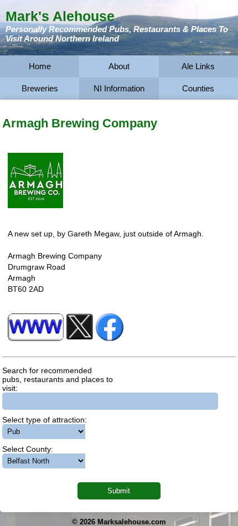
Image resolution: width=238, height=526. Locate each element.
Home (40, 66)
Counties (198, 88)
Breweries (40, 88)
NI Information (119, 88)
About (119, 66)
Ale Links (198, 66)
